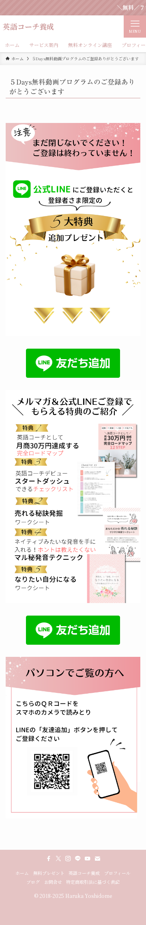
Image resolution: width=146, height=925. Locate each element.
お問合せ (53, 882)
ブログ (33, 882)
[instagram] (68, 858)
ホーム (22, 873)
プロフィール (117, 873)
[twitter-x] (58, 858)
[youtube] (87, 858)
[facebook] (48, 858)
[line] (78, 858)
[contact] (97, 858)
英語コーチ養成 (28, 26)
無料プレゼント (48, 873)
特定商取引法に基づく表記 (93, 882)
